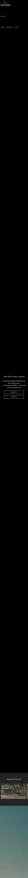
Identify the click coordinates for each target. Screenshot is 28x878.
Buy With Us (14, 392)
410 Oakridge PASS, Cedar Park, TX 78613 (13, 786)
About (3, 27)
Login (16, 27)
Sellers (3, 16)
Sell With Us (14, 396)
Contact (10, 27)
